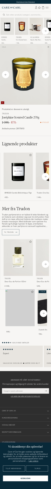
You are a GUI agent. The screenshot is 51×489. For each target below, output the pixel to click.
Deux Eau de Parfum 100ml (15, 281)
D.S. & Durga (34, 37)
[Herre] (20, 307)
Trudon (19, 37)
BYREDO (4, 37)
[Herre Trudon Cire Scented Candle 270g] (21, 26)
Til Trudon (9, 232)
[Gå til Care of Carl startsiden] (11, 8)
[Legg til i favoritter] (30, 155)
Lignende (20, 143)
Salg (4, 47)
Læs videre (33, 461)
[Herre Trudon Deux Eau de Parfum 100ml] (18, 257)
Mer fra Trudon (16, 208)
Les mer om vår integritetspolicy (25, 396)
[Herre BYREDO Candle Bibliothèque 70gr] (7, 26)
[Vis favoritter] (39, 7)
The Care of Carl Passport (25, 2)
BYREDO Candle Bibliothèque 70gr (18, 193)
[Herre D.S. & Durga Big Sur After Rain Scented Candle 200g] (36, 26)
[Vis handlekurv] (43, 7)
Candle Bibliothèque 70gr (6, 40)
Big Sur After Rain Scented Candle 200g (35, 40)
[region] (25, 356)
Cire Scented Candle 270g (21, 40)
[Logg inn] (36, 7)
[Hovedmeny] (47, 8)
